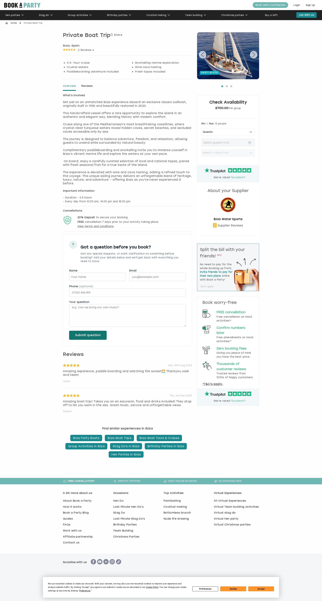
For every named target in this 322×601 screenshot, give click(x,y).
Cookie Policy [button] (152, 587)
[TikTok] (118, 566)
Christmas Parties (126, 536)
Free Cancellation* (81, 480)
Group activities (78, 15)
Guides (68, 518)
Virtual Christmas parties (232, 524)
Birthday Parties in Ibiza (165, 446)
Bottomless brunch (177, 512)
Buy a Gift (271, 15)
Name (73, 270)
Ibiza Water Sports (228, 219)
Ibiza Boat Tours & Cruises (159, 438)
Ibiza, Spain (71, 45)
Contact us (71, 542)
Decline (233, 589)
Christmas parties (232, 15)
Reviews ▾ (86, 50)
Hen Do (118, 500)
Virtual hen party (226, 518)
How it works (72, 506)
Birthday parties (117, 15)
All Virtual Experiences (230, 500)
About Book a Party (77, 500)
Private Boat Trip (87, 35)
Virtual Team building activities (236, 506)
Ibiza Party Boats (86, 438)
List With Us (306, 15)
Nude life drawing (176, 518)
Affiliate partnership (78, 536)
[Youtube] (99, 566)
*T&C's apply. (212, 384)
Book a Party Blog (76, 512)
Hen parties (12, 15)
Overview (69, 85)
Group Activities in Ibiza (86, 446)
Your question (79, 302)
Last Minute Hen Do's (128, 506)
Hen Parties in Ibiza (126, 454)
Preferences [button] (85, 591)
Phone (81, 286)
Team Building (123, 530)
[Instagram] (112, 566)
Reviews (87, 85)
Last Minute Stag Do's (129, 518)
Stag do (44, 15)
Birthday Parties (125, 524)
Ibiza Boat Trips (119, 438)
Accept (261, 589)
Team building (193, 15)
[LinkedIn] (106, 566)
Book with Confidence (270, 5)
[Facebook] (93, 566)
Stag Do (119, 512)
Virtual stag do (225, 512)
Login (296, 5)
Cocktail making (156, 15)
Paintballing (172, 500)
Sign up (310, 5)
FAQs (66, 524)
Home (14, 23)
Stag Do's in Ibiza (126, 446)
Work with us (72, 530)
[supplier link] (228, 215)
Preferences (205, 589)
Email (133, 270)
